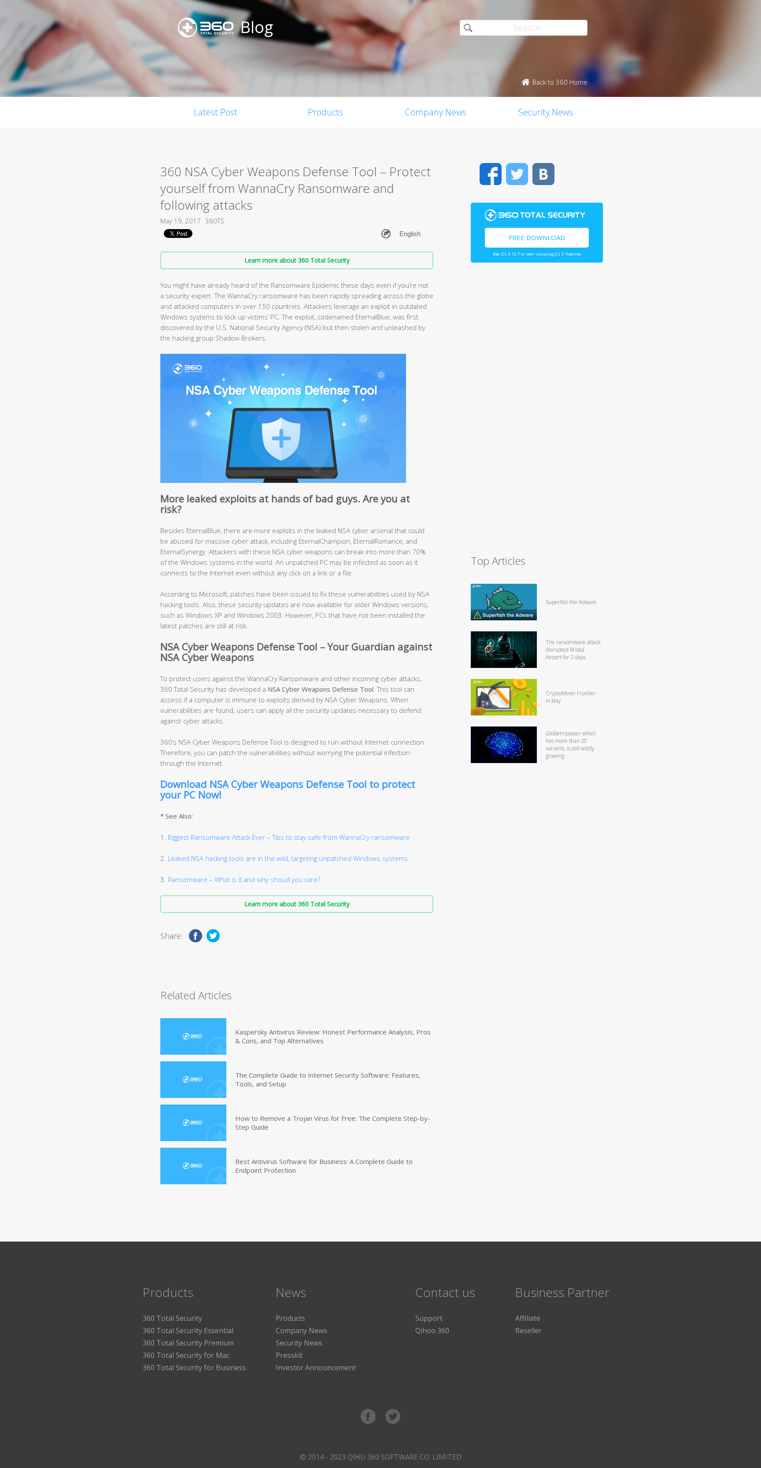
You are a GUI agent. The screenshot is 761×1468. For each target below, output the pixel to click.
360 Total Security (172, 1318)
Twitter (517, 174)
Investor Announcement (316, 1367)
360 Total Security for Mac (186, 1355)
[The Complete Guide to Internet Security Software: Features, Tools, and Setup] (193, 1079)
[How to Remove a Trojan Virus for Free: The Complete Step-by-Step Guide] (193, 1123)
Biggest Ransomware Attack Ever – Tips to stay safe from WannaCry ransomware (289, 837)
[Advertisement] (537, 412)
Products (325, 112)
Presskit (289, 1355)
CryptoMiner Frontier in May (571, 697)
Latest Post (215, 112)
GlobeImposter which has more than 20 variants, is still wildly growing (571, 745)
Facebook (491, 174)
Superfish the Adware (571, 602)
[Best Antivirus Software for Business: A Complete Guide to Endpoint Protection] (193, 1166)
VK (543, 174)
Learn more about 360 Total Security (297, 260)
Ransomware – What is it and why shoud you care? (244, 879)
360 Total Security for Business (194, 1367)
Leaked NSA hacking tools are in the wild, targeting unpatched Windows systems (288, 858)
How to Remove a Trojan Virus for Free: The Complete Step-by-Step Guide (332, 1122)
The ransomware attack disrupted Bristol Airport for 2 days (573, 649)
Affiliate (527, 1318)
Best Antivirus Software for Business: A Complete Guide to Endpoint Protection (324, 1166)
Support (429, 1318)
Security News (545, 112)
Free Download (537, 237)
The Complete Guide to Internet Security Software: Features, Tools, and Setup (328, 1079)
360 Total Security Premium (188, 1343)
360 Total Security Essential (188, 1330)
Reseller (528, 1330)
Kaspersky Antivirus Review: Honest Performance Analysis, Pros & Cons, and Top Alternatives (333, 1036)
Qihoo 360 (432, 1330)
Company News (435, 112)
